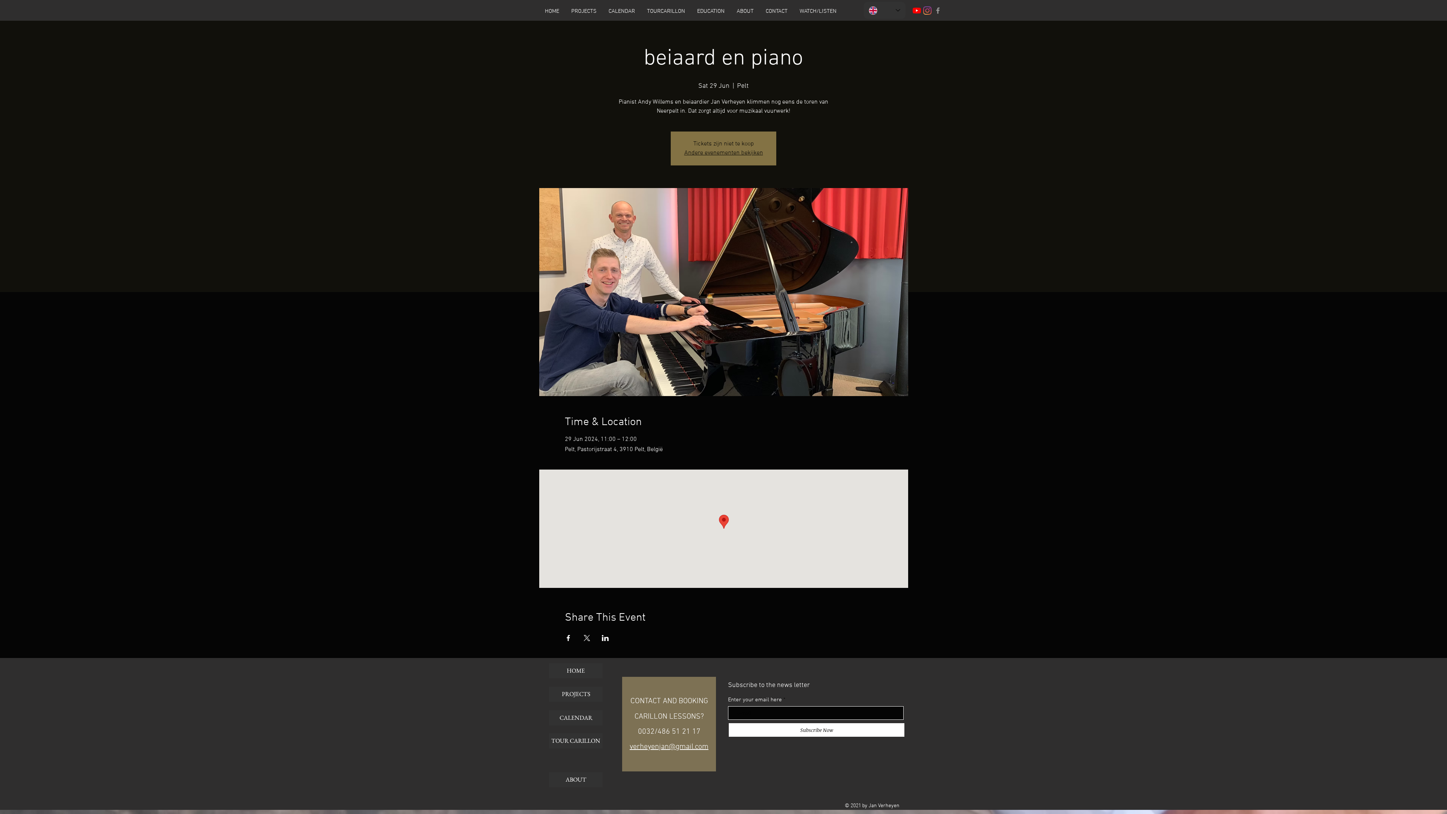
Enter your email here (755, 700)
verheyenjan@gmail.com (669, 746)
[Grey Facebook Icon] (938, 10)
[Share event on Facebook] (568, 638)
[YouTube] (917, 10)
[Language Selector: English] (885, 10)
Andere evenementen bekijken (723, 153)
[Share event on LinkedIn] (605, 638)
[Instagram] (927, 10)
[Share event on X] (586, 638)
